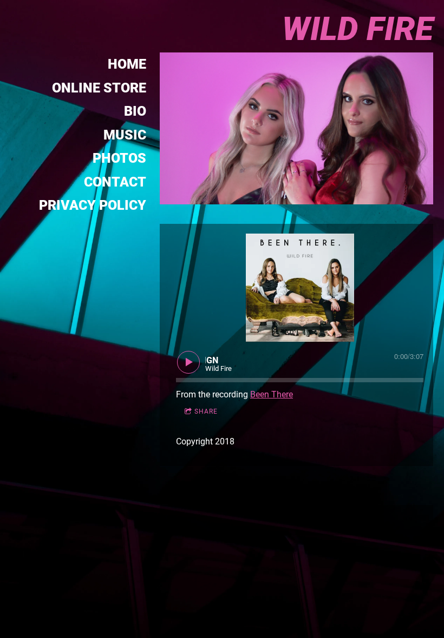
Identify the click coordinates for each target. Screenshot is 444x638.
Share (206, 411)
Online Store (99, 88)
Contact (115, 182)
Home (127, 64)
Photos (119, 158)
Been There (271, 394)
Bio (135, 111)
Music (124, 135)
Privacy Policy (92, 205)
